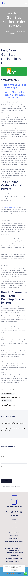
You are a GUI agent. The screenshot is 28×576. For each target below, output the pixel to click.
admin (7, 31)
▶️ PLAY (11, 71)
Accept (14, 570)
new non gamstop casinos (10, 207)
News (14, 35)
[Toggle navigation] (22, 3)
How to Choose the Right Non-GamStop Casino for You (14, 95)
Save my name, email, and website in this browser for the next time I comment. (13, 485)
